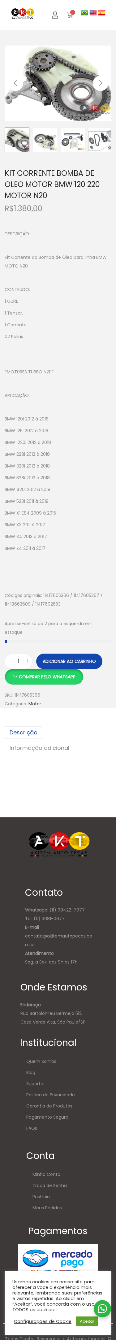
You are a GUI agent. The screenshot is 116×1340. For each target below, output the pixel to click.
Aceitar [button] (87, 1321)
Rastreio (41, 1197)
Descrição (23, 732)
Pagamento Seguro (47, 1117)
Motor (34, 704)
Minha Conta (46, 1174)
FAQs (31, 1128)
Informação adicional (39, 748)
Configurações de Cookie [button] (42, 1321)
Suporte (34, 1084)
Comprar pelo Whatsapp (47, 677)
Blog (30, 1072)
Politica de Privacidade (50, 1095)
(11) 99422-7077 (67, 910)
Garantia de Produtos (49, 1106)
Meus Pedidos (47, 1208)
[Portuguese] (85, 12)
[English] (93, 12)
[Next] (100, 83)
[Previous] (15, 83)
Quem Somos (41, 1061)
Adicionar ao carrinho (69, 661)
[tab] (58, 732)
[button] (44, 673)
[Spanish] (101, 12)
